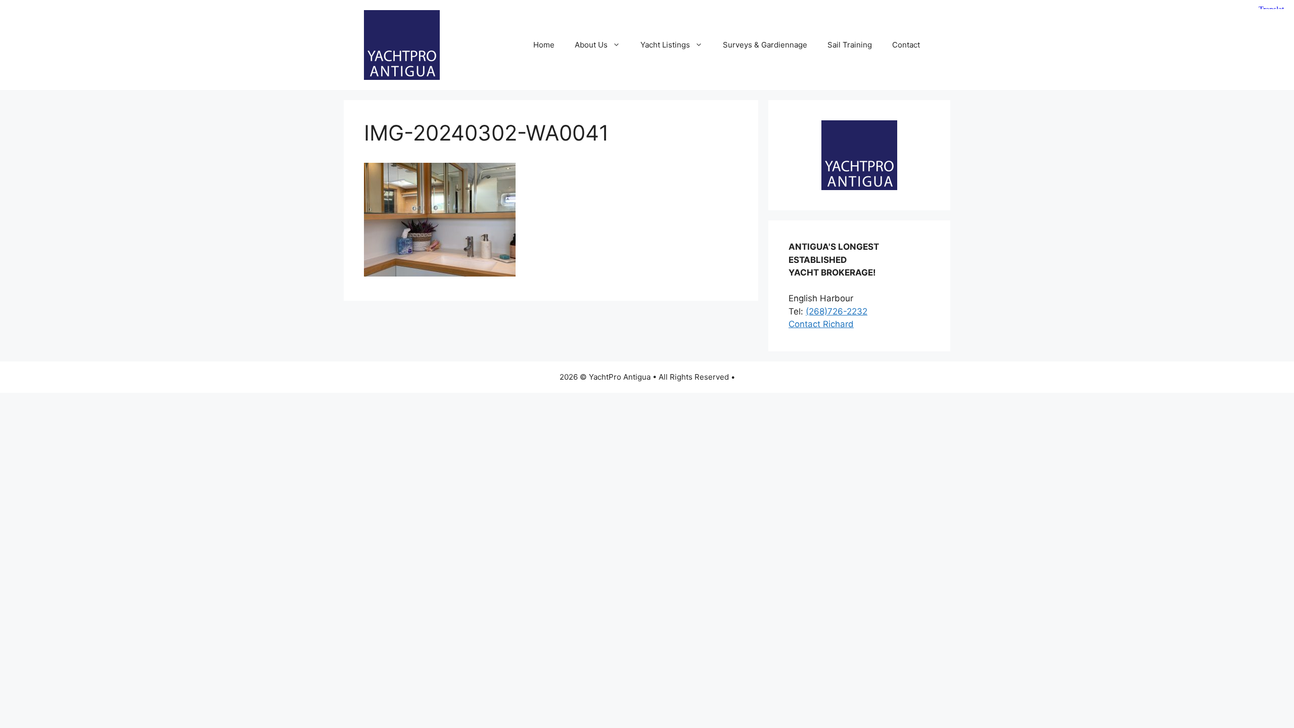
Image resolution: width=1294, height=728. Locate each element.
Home (543, 45)
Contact (906, 45)
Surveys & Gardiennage (765, 45)
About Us (591, 45)
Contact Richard (821, 324)
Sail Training (849, 45)
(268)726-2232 (836, 311)
